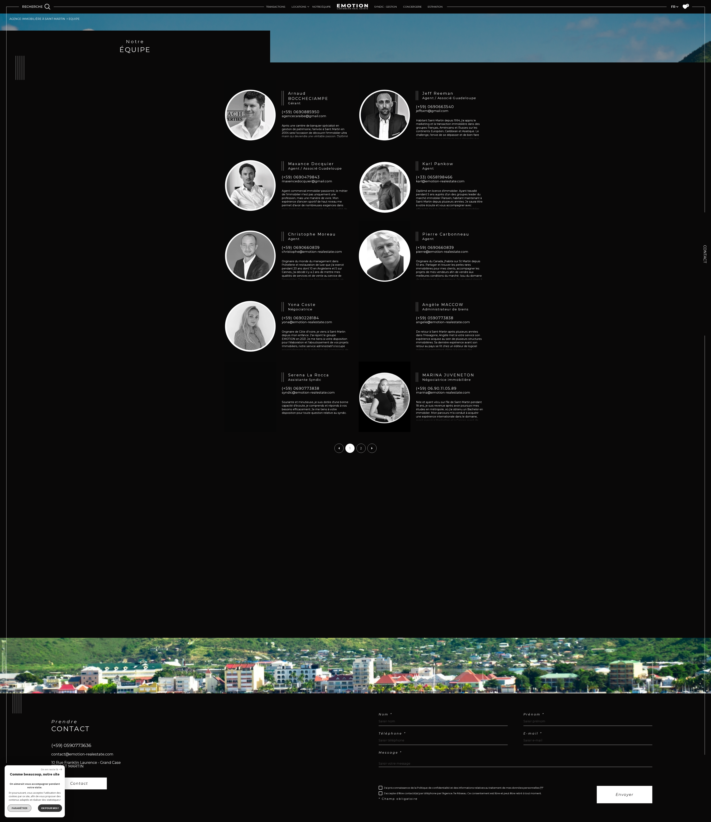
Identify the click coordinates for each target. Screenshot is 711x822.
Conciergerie (412, 6)
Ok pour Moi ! (50, 808)
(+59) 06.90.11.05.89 (436, 389)
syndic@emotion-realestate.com (308, 392)
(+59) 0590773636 (71, 745)
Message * (390, 752)
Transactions (275, 6)
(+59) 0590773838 (434, 318)
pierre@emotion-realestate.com (442, 251)
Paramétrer (19, 808)
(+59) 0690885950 (301, 112)
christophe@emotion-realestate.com (312, 251)
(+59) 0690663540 (435, 107)
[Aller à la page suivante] (372, 448)
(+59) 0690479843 (301, 177)
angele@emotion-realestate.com (443, 322)
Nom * (385, 714)
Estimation (435, 6)
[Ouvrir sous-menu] (308, 6)
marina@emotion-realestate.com (443, 392)
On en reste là (49, 769)
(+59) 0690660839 (301, 248)
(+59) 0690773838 (300, 389)
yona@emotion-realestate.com (307, 322)
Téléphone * (392, 733)
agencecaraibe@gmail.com (304, 116)
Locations (299, 6)
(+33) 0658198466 (434, 177)
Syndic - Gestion (385, 6)
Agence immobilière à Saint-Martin (37, 19)
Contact (705, 254)
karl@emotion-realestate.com (440, 181)
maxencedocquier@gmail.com (307, 181)
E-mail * (532, 733)
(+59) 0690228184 (300, 318)
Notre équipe (321, 6)
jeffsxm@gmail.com (432, 110)
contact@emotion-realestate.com (82, 754)
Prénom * (533, 714)
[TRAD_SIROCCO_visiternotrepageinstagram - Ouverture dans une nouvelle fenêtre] (69, 803)
